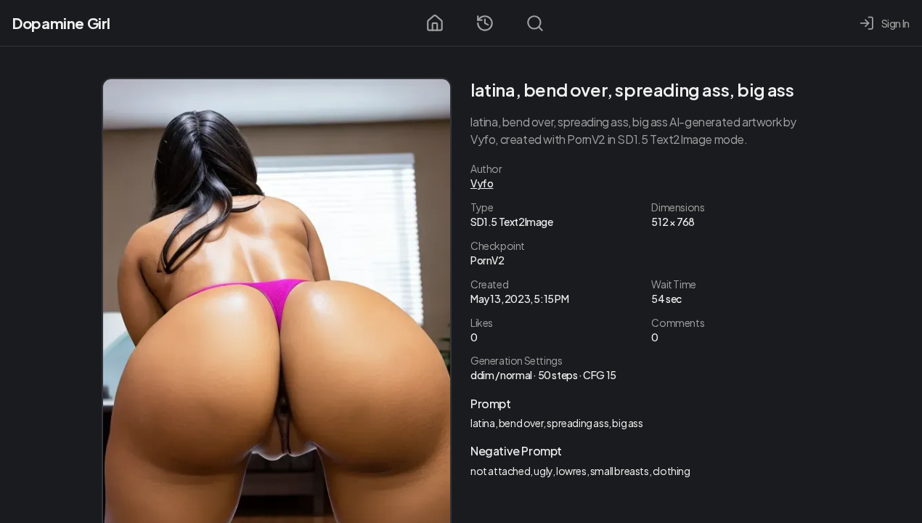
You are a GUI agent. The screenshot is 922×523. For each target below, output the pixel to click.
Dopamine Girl (61, 23)
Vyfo (481, 183)
